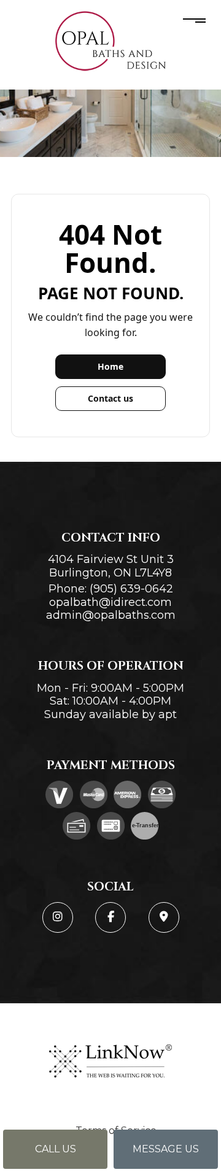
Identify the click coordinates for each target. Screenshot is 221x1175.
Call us (55, 1149)
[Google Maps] (164, 917)
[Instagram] (57, 917)
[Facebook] (110, 917)
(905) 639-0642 (131, 588)
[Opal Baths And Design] (110, 41)
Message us (166, 1149)
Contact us (110, 398)
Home (110, 366)
